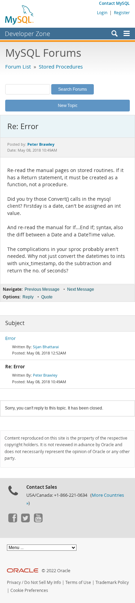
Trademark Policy (112, 582)
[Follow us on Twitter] (25, 520)
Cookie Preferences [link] (29, 590)
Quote (47, 297)
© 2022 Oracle (56, 571)
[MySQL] (19, 14)
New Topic (68, 105)
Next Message (80, 289)
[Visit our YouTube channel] (38, 520)
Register (122, 12)
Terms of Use (78, 582)
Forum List (18, 66)
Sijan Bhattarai (46, 346)
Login (102, 12)
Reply (28, 297)
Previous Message (42, 289)
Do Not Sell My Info (42, 582)
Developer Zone (27, 33)
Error (10, 338)
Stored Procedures (61, 66)
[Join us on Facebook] (12, 520)
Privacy (14, 582)
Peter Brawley (45, 375)
